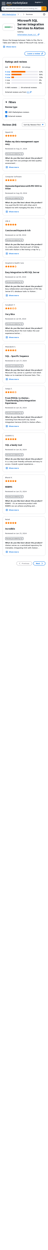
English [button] (38, 2)
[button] (7, 72)
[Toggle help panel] (44, 14)
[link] (29, 14)
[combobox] (21, 8)
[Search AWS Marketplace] (43, 8)
